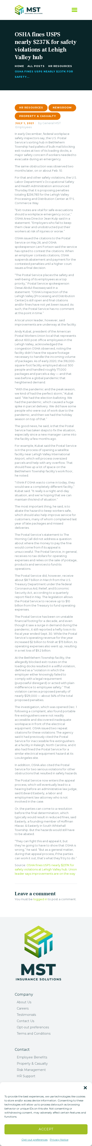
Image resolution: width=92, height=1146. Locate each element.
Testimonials (26, 1015)
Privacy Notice (59, 1139)
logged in (40, 899)
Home (19, 66)
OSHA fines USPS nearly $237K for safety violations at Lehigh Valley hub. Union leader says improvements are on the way (46, 869)
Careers (23, 1008)
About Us (24, 1002)
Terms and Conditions (33, 1034)
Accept (46, 1129)
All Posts (36, 66)
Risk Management (31, 1070)
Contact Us (25, 1021)
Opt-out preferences (34, 1139)
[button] (85, 1088)
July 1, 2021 (24, 123)
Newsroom (62, 107)
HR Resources (60, 66)
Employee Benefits (32, 1057)
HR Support (26, 1076)
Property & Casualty (37, 116)
